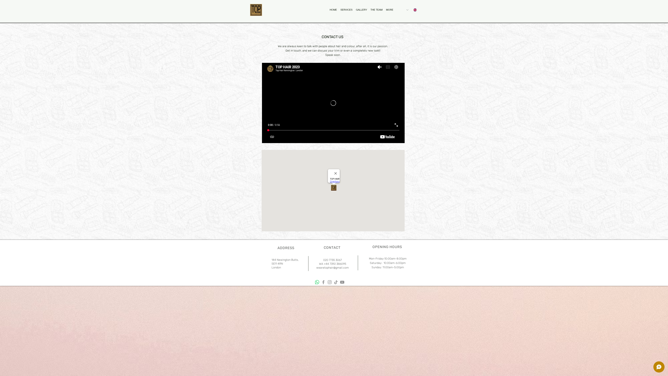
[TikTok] (336, 282)
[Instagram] (329, 282)
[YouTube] (342, 282)
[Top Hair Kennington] (317, 282)
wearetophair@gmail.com (332, 267)
